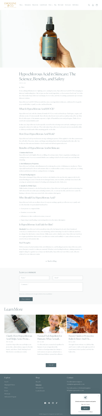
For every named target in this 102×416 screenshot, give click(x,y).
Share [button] (22, 87)
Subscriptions (39, 387)
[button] (89, 5)
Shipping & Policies (9, 384)
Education (38, 384)
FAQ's (6, 387)
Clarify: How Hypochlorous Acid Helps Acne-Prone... (19, 337)
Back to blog (52, 261)
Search (6, 381)
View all (51, 365)
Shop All (38, 381)
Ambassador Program (10, 396)
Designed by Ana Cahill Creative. (56, 414)
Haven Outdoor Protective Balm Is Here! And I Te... (81, 337)
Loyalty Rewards (40, 390)
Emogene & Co (46, 414)
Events (6, 390)
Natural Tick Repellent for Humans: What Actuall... (49, 337)
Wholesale (7, 393)
